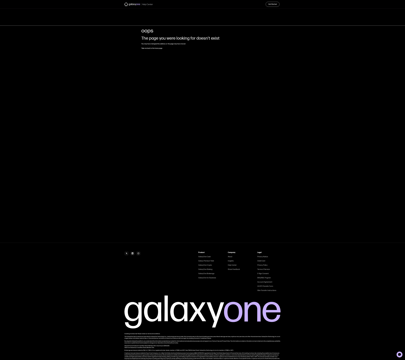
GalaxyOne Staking (205, 269)
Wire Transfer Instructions (266, 290)
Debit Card (261, 261)
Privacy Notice (262, 257)
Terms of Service (263, 269)
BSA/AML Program (264, 278)
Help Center (232, 265)
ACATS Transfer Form (265, 286)
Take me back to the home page (151, 48)
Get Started (272, 4)
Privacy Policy (262, 265)
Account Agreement (264, 282)
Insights (231, 261)
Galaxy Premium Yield (206, 261)
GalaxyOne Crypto (205, 265)
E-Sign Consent (263, 274)
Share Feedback (234, 269)
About (230, 257)
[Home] (138, 4)
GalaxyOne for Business (207, 278)
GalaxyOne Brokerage (206, 274)
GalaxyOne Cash (204, 257)
